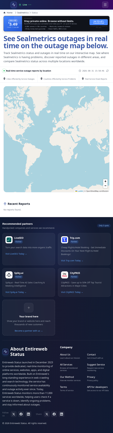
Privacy (91, 377)
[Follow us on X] (13, 414)
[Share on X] (47, 414)
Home (10, 12)
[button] (105, 181)
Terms (63, 387)
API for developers (97, 387)
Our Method (67, 377)
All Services (66, 364)
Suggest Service (96, 364)
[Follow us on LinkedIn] (28, 414)
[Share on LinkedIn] (61, 414)
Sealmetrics (23, 12)
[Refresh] (107, 71)
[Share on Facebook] (54, 414)
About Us (65, 354)
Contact (91, 354)
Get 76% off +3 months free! (98, 22)
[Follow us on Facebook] (21, 414)
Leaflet (80, 191)
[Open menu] (105, 5)
